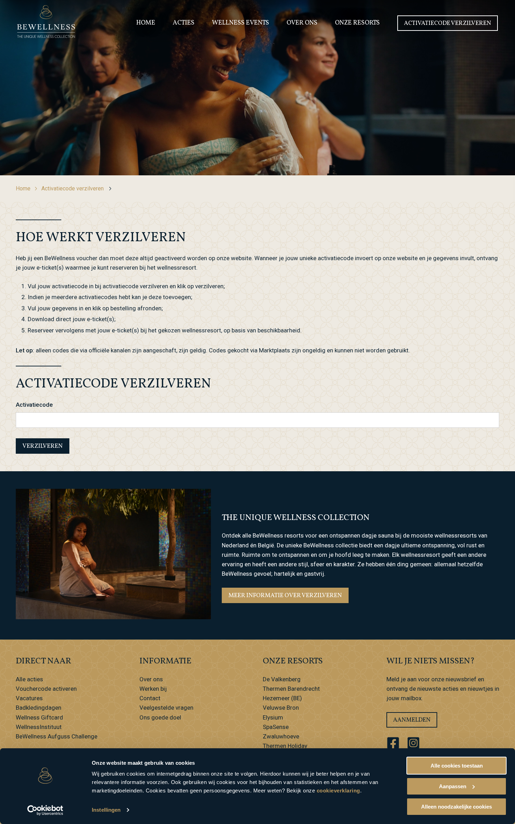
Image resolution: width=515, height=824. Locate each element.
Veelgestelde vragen (166, 707)
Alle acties (29, 679)
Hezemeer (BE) (282, 698)
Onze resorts (357, 23)
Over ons (302, 23)
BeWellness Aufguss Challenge (56, 736)
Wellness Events (240, 23)
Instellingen (106, 810)
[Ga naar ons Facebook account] (393, 743)
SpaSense (276, 726)
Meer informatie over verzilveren (285, 596)
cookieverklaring (338, 790)
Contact (149, 698)
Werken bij (153, 688)
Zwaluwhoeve (281, 736)
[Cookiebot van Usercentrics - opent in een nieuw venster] (45, 810)
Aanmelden (412, 720)
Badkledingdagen (38, 707)
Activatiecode (34, 404)
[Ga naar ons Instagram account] (413, 743)
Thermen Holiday (285, 745)
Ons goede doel (160, 717)
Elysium (273, 717)
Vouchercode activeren (46, 688)
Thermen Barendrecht (291, 688)
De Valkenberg (282, 679)
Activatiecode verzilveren (447, 23)
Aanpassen (452, 786)
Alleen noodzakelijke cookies (456, 807)
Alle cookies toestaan (457, 766)
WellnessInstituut (39, 726)
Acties (183, 23)
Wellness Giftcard (39, 717)
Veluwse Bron (281, 707)
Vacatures (29, 698)
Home (145, 23)
